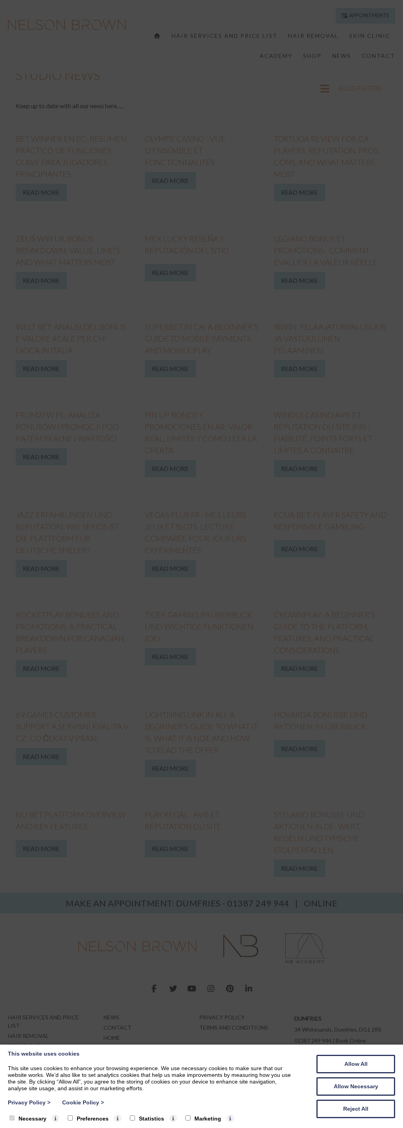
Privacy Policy (29, 1102)
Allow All (356, 1064)
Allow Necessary (356, 1086)
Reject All (355, 1109)
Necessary (32, 1118)
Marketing (207, 1118)
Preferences (93, 1118)
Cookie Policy (83, 1102)
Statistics (151, 1118)
